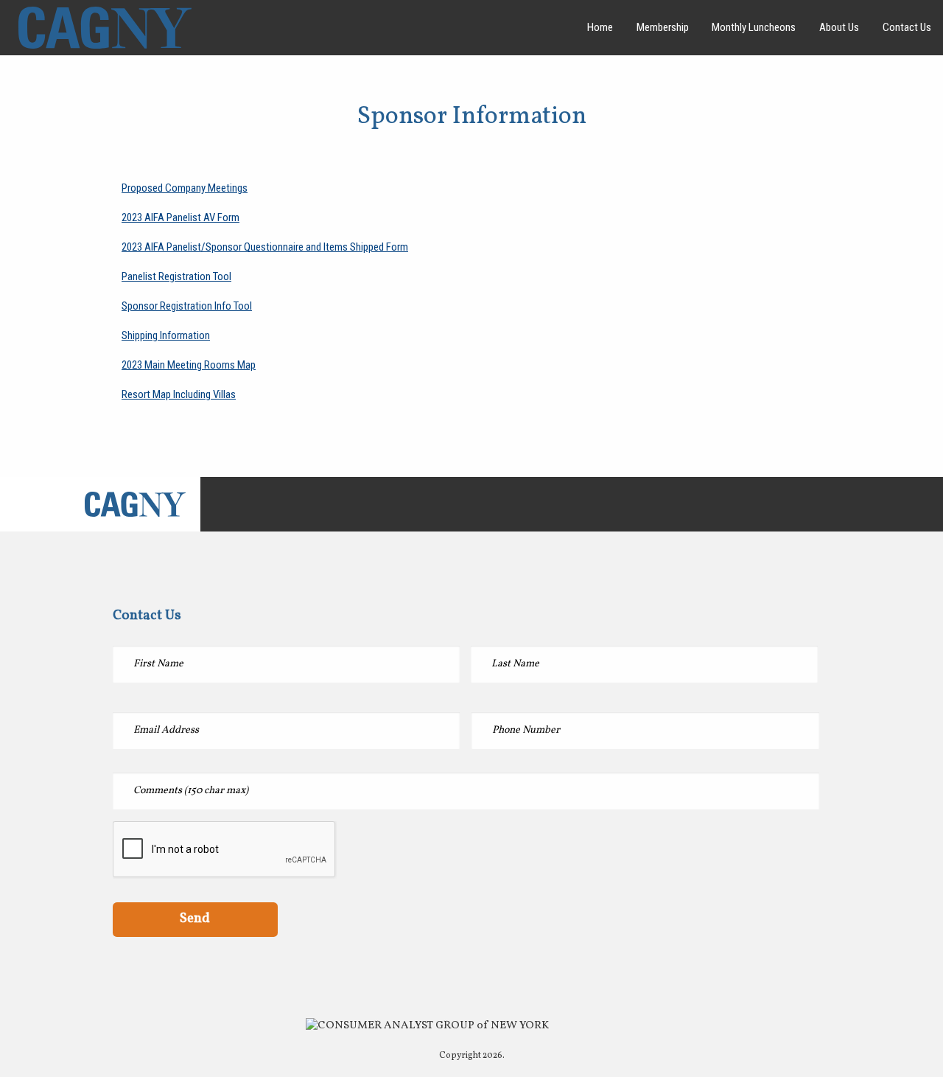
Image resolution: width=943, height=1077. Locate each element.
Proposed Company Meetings (185, 188)
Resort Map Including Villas (179, 394)
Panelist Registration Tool (176, 276)
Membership (663, 27)
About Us (839, 27)
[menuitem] (600, 27)
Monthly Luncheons (754, 27)
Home (600, 27)
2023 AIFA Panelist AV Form (180, 217)
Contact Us (907, 27)
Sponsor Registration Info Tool (187, 306)
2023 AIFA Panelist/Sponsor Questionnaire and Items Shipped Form (265, 247)
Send (195, 918)
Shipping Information (166, 335)
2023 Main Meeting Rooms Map (189, 365)
